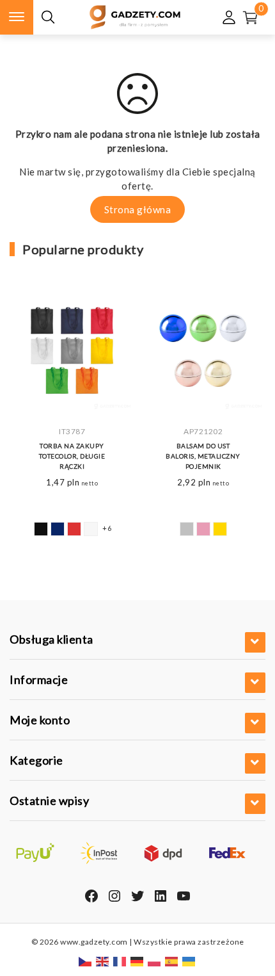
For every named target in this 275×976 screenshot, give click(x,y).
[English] (103, 961)
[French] (120, 961)
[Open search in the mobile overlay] (48, 18)
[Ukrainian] (189, 961)
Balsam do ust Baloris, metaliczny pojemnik (203, 456)
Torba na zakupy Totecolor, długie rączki (72, 456)
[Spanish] (172, 961)
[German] (137, 961)
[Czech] (86, 961)
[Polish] (155, 961)
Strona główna (137, 209)
